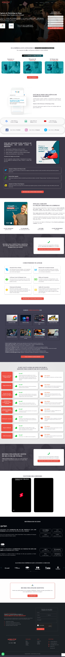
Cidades (38, 643)
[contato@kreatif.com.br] (48, 644)
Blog (56, 2)
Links (38, 639)
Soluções (47, 2)
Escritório (50, 639)
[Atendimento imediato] (4, 621)
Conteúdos (39, 641)
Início (37, 2)
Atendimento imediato (10, 621)
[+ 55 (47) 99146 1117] (48, 641)
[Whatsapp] (9, 642)
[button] (32, 56)
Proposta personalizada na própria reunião (13, 624)
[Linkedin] (14, 642)
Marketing (34, 590)
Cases (52, 2)
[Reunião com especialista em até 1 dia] (4, 622)
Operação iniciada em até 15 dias (12, 625)
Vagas (38, 642)
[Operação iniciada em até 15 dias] (4, 625)
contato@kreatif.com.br (54, 644)
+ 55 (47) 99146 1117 (53, 641)
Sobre (27, 642)
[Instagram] (11, 642)
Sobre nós (42, 2)
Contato (60, 2)
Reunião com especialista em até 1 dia (13, 622)
